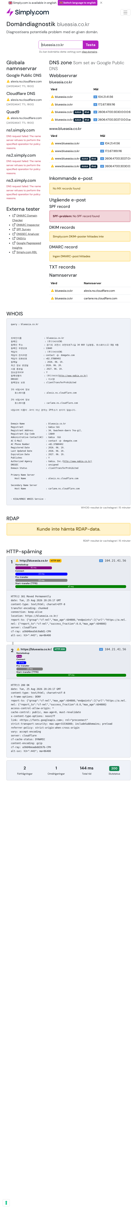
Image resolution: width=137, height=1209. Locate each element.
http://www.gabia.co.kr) (73, 375)
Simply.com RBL (26, 252)
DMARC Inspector (28, 225)
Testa (90, 44)
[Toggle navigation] (125, 12)
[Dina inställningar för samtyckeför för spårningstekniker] (6, 1202)
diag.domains (89, 51)
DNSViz (21, 238)
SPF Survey (23, 229)
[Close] (101, 3)
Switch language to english (79, 2)
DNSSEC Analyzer (27, 234)
